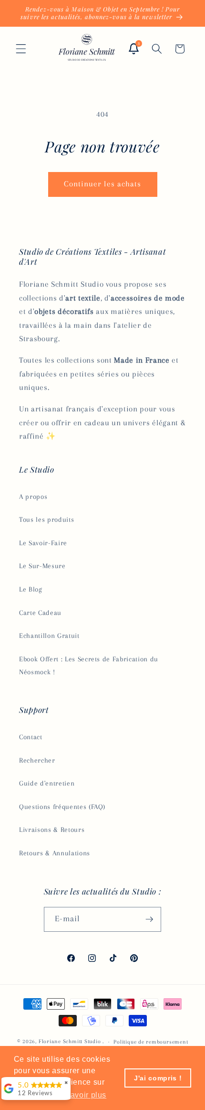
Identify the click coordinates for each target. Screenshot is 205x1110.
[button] (21, 48)
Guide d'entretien (46, 783)
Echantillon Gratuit (49, 636)
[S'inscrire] (149, 919)
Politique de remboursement (150, 1041)
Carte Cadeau (40, 613)
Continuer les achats (103, 184)
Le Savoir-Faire (43, 543)
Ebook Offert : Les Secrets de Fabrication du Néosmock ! (88, 665)
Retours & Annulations (54, 853)
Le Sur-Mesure (42, 566)
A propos (33, 497)
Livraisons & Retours (51, 830)
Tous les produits (46, 520)
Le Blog (30, 589)
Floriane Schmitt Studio (70, 1041)
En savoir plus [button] (80, 1095)
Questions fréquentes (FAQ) (62, 807)
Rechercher (37, 760)
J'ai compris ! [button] (158, 1078)
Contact (30, 737)
